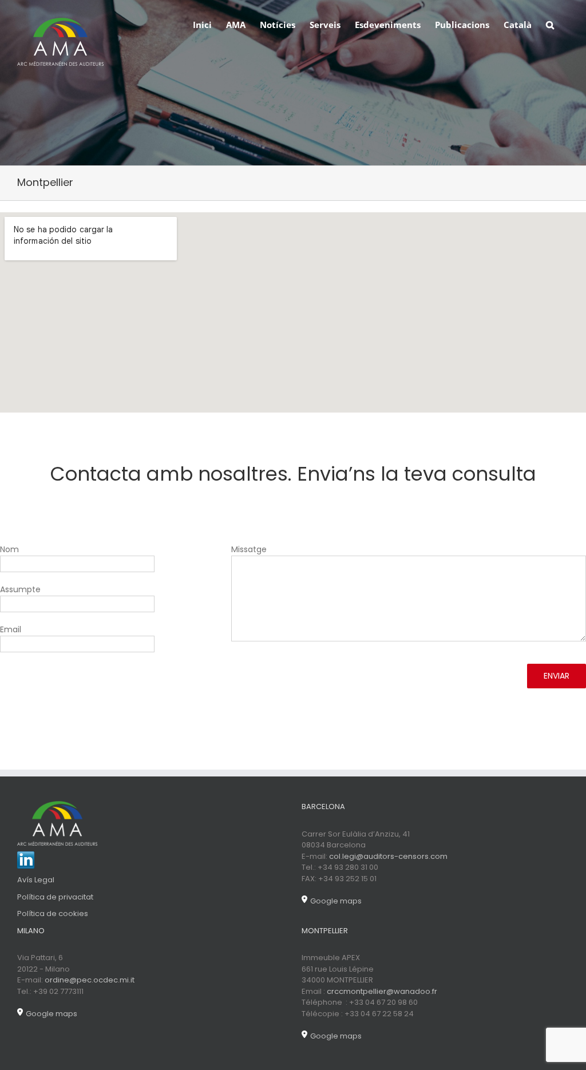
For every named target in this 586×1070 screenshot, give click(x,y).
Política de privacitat (55, 896)
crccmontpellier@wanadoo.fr (382, 991)
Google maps (336, 900)
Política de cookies (52, 913)
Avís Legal (35, 879)
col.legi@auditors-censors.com (388, 856)
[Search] (550, 24)
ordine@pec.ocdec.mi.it (89, 979)
